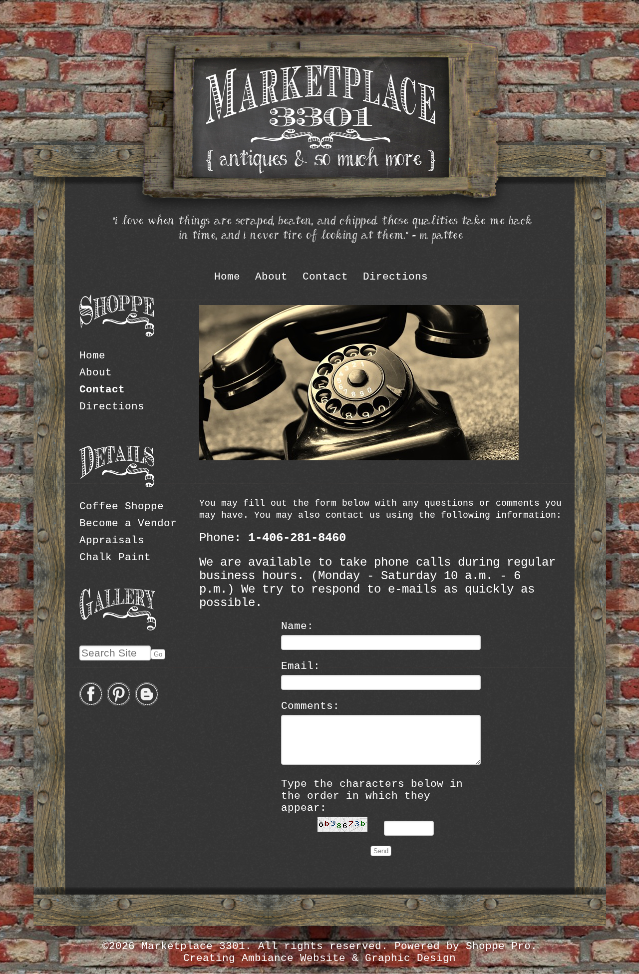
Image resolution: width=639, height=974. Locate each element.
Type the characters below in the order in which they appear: (372, 796)
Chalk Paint (115, 557)
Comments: (310, 706)
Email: (300, 666)
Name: (297, 626)
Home (227, 277)
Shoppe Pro (498, 946)
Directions (395, 277)
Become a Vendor (128, 523)
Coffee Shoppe (121, 506)
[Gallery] (117, 628)
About (271, 277)
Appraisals (111, 540)
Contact (325, 277)
